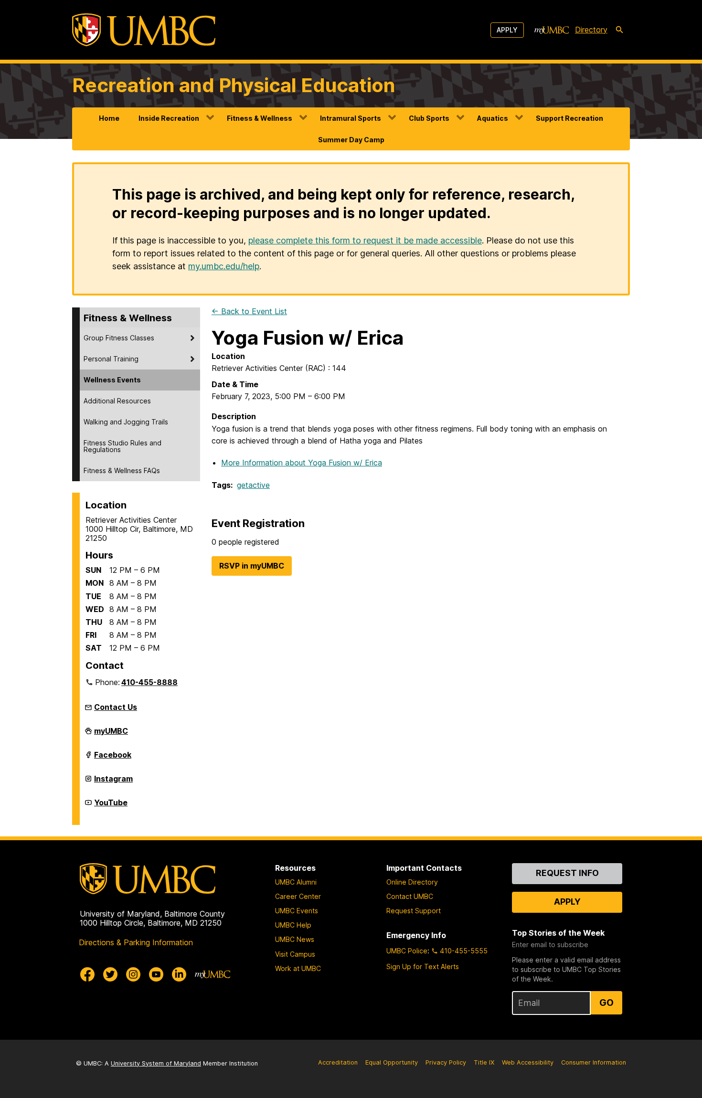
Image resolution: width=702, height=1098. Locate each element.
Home (109, 118)
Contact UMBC (409, 896)
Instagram (113, 782)
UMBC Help (293, 925)
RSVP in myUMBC (251, 565)
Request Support (413, 911)
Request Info (567, 873)
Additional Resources (117, 401)
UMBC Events (296, 911)
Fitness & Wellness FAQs (122, 470)
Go (606, 1002)
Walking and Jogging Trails (126, 422)
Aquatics (492, 118)
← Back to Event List (249, 311)
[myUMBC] (552, 30)
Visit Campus (295, 954)
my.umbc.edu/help (223, 266)
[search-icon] (619, 30)
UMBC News (294, 939)
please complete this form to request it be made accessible (365, 240)
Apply (507, 30)
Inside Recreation (168, 118)
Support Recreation (569, 118)
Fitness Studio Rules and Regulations (122, 446)
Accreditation (338, 1062)
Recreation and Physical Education (233, 85)
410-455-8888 (149, 682)
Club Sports (429, 118)
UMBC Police (406, 951)
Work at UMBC (298, 968)
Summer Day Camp (351, 140)
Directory (591, 29)
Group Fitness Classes (119, 338)
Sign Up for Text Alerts (422, 966)
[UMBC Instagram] (133, 974)
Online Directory (412, 882)
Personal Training (111, 359)
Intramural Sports (350, 118)
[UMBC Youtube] (156, 974)
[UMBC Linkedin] (179, 974)
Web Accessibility (527, 1062)
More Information (301, 462)
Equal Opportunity (391, 1062)
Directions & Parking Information (136, 942)
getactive (253, 485)
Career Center (298, 896)
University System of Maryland (156, 1063)
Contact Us (115, 707)
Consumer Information (593, 1062)
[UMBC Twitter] (110, 974)
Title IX (484, 1062)
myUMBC (111, 734)
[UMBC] (143, 30)
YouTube (111, 806)
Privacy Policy (445, 1062)
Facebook (112, 758)
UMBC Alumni (296, 882)
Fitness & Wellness (259, 118)
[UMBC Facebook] (87, 974)
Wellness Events (112, 380)
